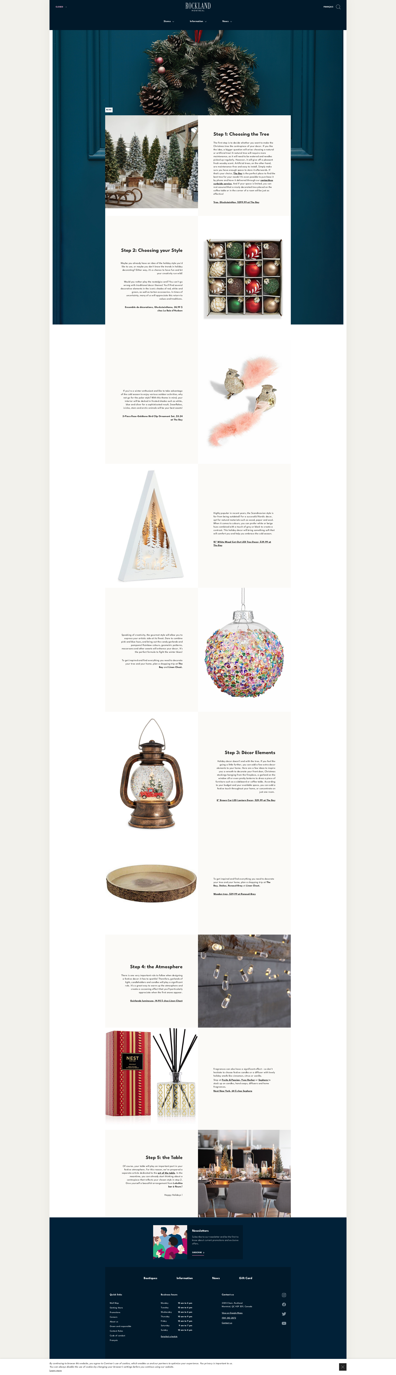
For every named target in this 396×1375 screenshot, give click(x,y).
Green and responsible (120, 1326)
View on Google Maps (232, 1313)
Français (328, 7)
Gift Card (245, 1278)
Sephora (263, 1080)
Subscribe (197, 1253)
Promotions (115, 1312)
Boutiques (150, 1278)
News (216, 1278)
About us (114, 1322)
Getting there (116, 1308)
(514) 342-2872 (229, 1318)
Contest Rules (116, 1331)
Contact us (227, 1323)
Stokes (223, 886)
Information (185, 1278)
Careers (113, 1317)
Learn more (56, 1371)
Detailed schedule (169, 1337)
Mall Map (114, 1303)
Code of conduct (117, 1336)
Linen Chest (175, 667)
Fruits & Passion (231, 1080)
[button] (62, 7)
